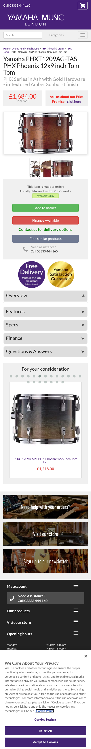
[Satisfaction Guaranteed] (60, 274)
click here (74, 101)
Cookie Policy (45, 711)
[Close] (86, 656)
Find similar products (46, 238)
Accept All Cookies (45, 742)
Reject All (45, 730)
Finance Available (45, 220)
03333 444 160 (19, 5)
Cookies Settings (45, 719)
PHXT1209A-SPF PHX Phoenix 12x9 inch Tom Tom (45, 460)
